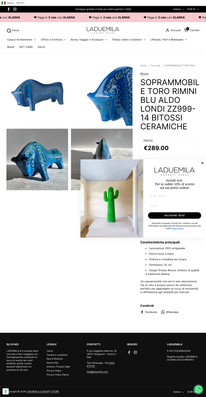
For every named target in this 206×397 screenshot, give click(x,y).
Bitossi (144, 73)
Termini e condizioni (57, 354)
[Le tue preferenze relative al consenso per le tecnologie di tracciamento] (6, 391)
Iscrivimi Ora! (174, 215)
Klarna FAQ (52, 362)
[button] (12, 30)
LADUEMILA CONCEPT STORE (42, 391)
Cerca (50, 350)
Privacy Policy (54, 370)
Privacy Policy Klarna (58, 374)
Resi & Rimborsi (55, 358)
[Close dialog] (202, 163)
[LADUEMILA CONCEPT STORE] (103, 30)
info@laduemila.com (97, 371)
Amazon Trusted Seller (58, 366)
